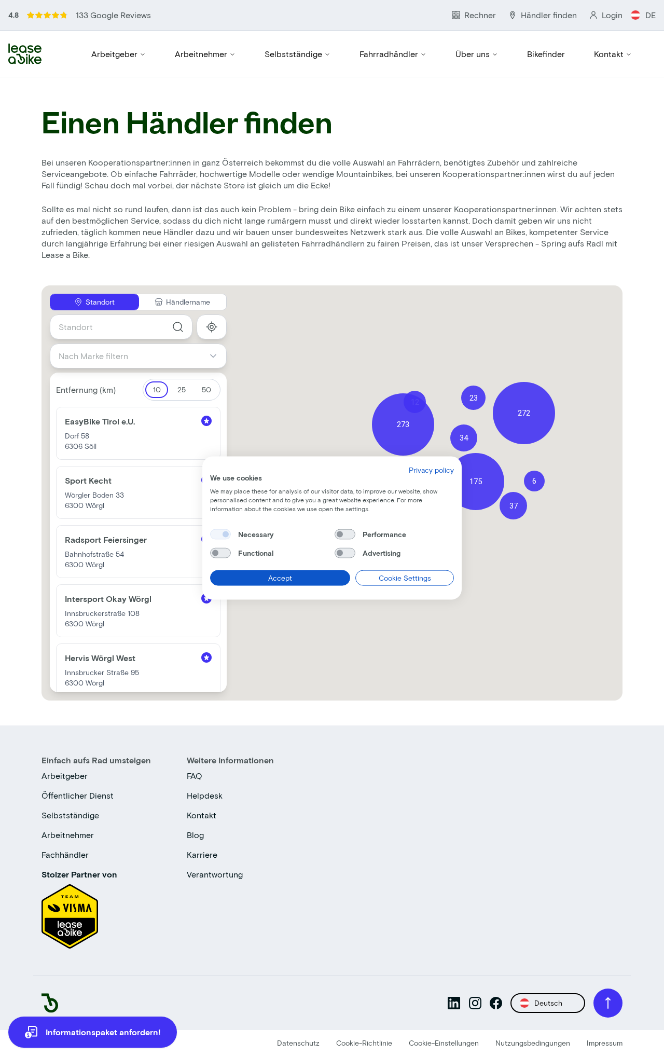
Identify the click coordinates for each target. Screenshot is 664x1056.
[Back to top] (607, 1003)
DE (650, 15)
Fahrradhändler (388, 54)
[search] (178, 327)
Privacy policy (431, 469)
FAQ (194, 775)
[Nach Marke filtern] (217, 356)
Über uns (472, 54)
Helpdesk (205, 795)
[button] (403, 424)
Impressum (604, 1042)
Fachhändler (65, 854)
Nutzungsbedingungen (532, 1042)
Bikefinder (546, 54)
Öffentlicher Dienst (78, 795)
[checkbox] (220, 534)
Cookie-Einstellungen (444, 1042)
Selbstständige (293, 54)
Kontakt (609, 54)
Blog (195, 835)
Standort (100, 301)
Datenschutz (298, 1042)
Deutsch (548, 1002)
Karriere (202, 854)
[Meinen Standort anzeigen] (212, 326)
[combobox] (121, 326)
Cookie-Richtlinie (364, 1042)
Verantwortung (215, 874)
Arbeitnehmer (201, 54)
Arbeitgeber (114, 54)
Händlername (188, 301)
